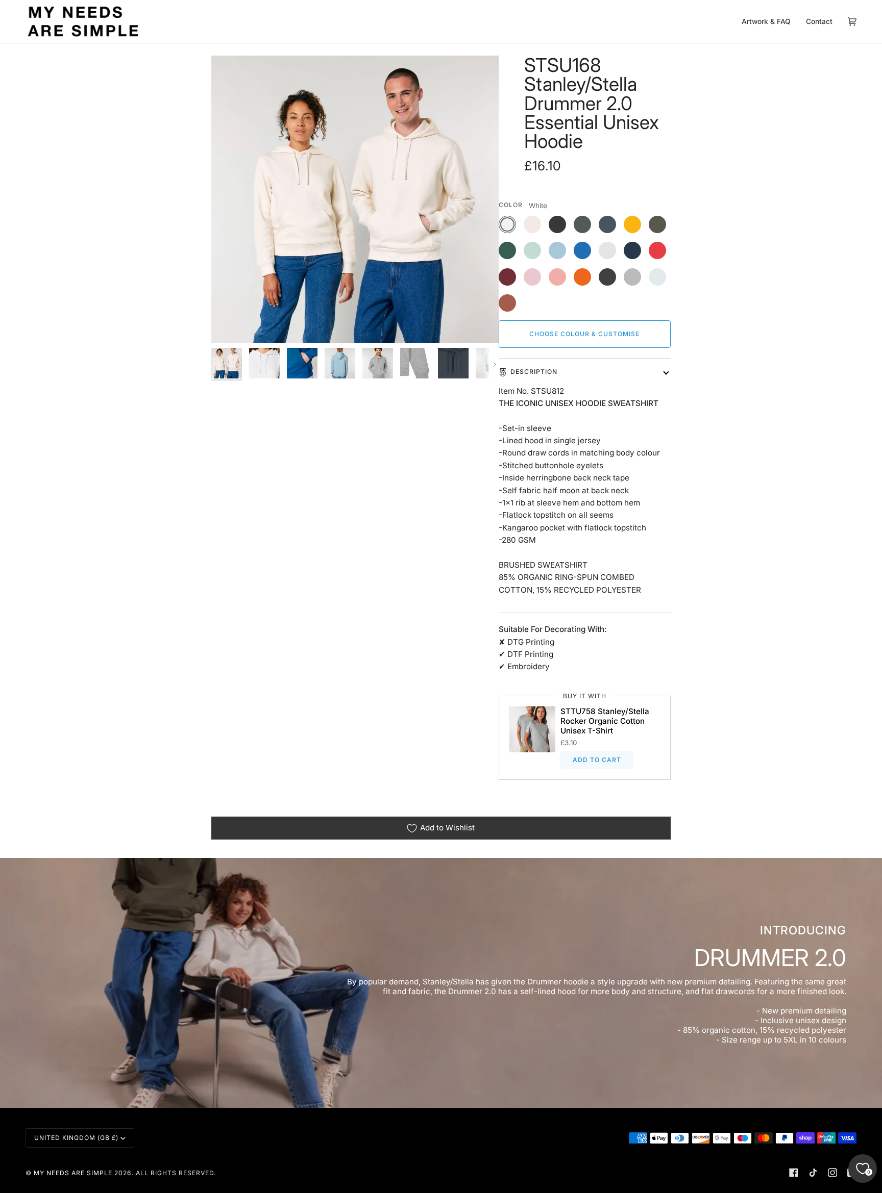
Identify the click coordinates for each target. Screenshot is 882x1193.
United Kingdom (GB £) (76, 1137)
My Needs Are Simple (73, 1173)
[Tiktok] (813, 1172)
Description (533, 371)
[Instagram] (832, 1172)
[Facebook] (793, 1172)
